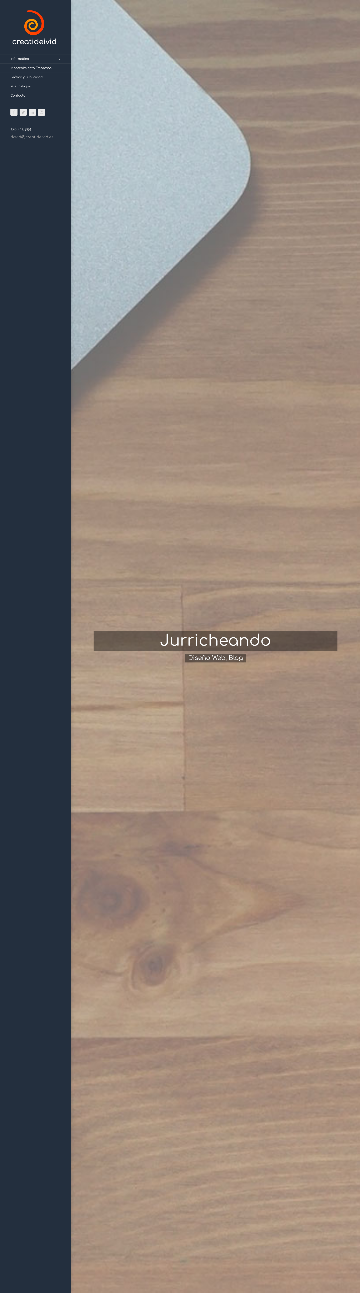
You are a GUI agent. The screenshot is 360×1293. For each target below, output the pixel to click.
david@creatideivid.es (32, 137)
